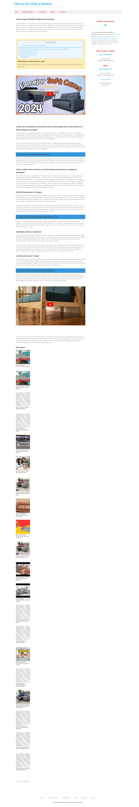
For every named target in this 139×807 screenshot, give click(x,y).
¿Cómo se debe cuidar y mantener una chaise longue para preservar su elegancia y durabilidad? (43, 49)
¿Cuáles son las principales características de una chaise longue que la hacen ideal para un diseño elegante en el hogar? (50, 47)
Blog (52, 12)
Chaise (26, 781)
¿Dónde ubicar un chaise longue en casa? (34, 45)
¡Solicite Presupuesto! (106, 21)
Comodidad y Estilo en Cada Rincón (28, 53)
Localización (42, 12)
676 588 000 (107, 54)
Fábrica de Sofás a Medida (33, 3)
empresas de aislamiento (103, 38)
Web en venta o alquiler (105, 50)
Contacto (62, 12)
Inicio (16, 12)
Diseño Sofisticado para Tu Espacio (28, 51)
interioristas (116, 34)
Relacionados (24, 56)
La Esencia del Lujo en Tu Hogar (27, 55)
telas (108, 40)
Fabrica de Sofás (28, 12)
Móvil (105, 65)
